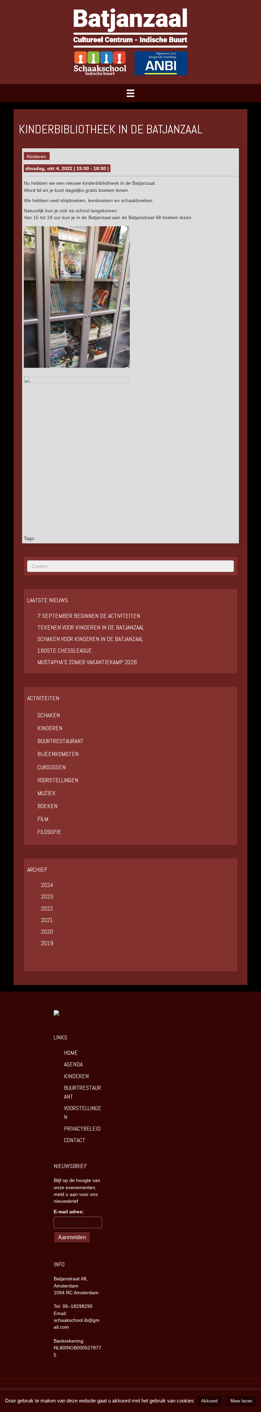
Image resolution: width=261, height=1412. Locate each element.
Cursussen (51, 767)
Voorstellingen (57, 780)
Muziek (46, 793)
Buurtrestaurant (60, 741)
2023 (47, 896)
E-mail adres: (69, 1211)
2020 (47, 931)
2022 (47, 908)
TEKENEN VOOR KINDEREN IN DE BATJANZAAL (90, 627)
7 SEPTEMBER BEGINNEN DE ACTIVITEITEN (88, 616)
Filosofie (49, 832)
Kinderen (36, 156)
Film (42, 819)
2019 (47, 943)
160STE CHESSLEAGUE (64, 650)
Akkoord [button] (209, 1400)
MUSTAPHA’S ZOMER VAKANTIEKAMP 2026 (87, 662)
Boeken (47, 806)
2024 (47, 885)
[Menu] (130, 93)
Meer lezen (241, 1400)
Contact (74, 1140)
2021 (47, 920)
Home (71, 1052)
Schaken (48, 715)
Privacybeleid (82, 1128)
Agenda (73, 1064)
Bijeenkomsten (58, 754)
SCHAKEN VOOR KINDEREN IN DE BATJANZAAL (90, 639)
